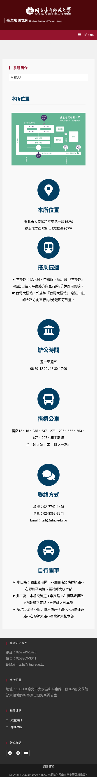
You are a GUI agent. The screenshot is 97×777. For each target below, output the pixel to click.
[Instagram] (18, 753)
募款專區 (16, 727)
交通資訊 (16, 720)
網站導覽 (48, 766)
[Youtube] (26, 753)
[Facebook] (10, 753)
